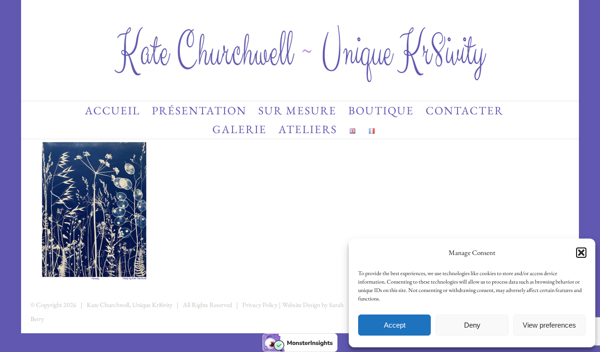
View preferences (549, 325)
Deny (472, 325)
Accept (394, 325)
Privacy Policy (260, 304)
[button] (581, 252)
